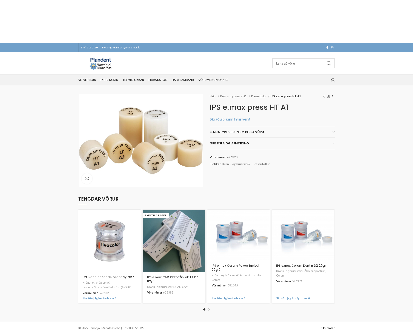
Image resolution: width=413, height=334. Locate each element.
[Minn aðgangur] (332, 80)
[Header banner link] (200, 21)
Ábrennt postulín (250, 275)
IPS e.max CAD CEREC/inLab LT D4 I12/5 (173, 279)
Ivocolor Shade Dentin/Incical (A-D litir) (108, 287)
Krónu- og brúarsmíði (234, 96)
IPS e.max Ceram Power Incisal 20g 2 (235, 267)
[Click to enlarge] (87, 178)
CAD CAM (181, 287)
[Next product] (332, 96)
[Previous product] (324, 96)
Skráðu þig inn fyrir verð (230, 119)
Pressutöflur (259, 96)
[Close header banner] (407, 21)
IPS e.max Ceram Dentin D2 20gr (301, 265)
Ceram (216, 279)
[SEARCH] (329, 63)
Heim (213, 96)
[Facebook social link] (327, 47)
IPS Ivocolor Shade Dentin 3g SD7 (108, 277)
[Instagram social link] (332, 47)
